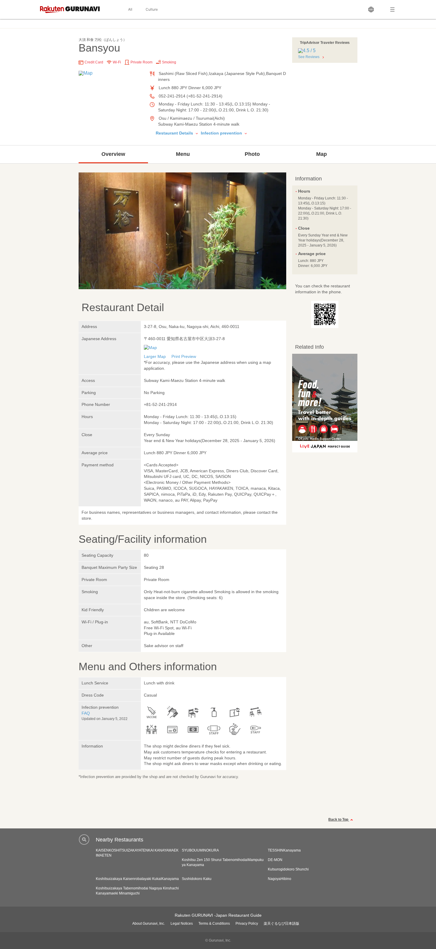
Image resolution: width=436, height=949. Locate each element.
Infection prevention (222, 133)
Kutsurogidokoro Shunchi (288, 869)
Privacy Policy (246, 923)
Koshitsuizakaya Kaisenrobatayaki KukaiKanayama (137, 879)
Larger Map (155, 356)
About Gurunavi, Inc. (148, 923)
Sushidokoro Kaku (196, 879)
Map (321, 154)
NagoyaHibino (279, 879)
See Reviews (308, 57)
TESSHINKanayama (284, 850)
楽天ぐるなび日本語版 (281, 923)
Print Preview (183, 356)
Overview (113, 154)
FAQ (86, 713)
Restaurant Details (175, 133)
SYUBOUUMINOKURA (200, 850)
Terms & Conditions (214, 923)
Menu (183, 154)
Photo (252, 154)
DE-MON (275, 860)
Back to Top (338, 819)
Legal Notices (182, 923)
